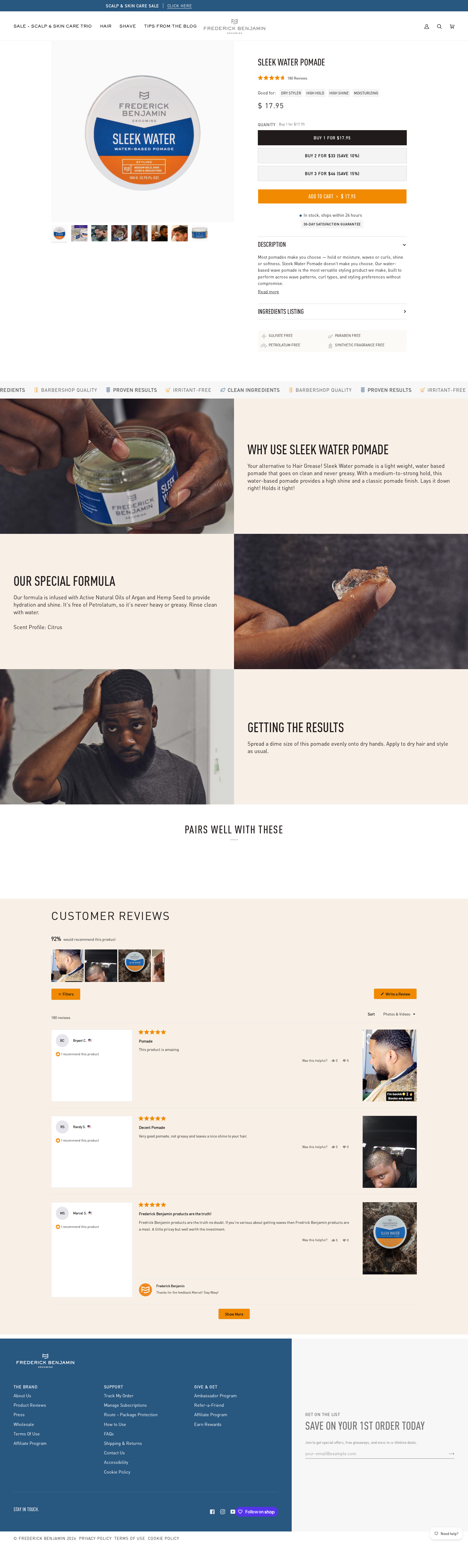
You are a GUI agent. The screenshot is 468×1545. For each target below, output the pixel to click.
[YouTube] (232, 1511)
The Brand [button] (26, 1386)
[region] (107, 965)
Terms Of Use (27, 1433)
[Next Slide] (160, 965)
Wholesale (24, 1424)
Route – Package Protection (131, 1414)
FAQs (109, 1433)
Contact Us (114, 1452)
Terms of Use (129, 1538)
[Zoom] (142, 131)
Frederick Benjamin (42, 1538)
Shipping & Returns (123, 1443)
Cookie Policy (117, 1472)
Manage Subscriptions (125, 1405)
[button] (105, 26)
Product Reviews (30, 1405)
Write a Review (401, 995)
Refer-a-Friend (209, 1405)
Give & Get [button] (205, 1386)
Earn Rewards (208, 1424)
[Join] (447, 1453)
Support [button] (113, 1386)
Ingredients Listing (281, 311)
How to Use (115, 1424)
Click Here (264, 5)
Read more (268, 291)
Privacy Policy (95, 1538)
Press (19, 1414)
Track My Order (119, 1395)
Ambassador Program (215, 1395)
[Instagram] (222, 1511)
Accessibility (116, 1462)
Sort (372, 1013)
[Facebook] (212, 1511)
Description (272, 244)
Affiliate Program (30, 1443)
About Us (22, 1395)
